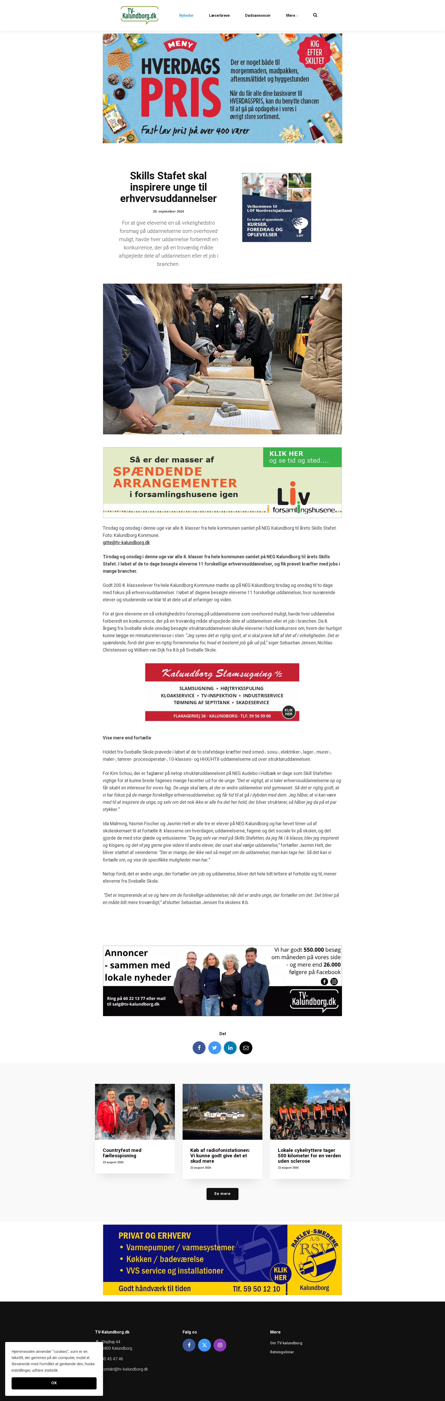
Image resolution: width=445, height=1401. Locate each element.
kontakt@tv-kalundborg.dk (124, 1369)
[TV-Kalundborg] (139, 15)
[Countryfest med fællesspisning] (135, 1112)
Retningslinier (282, 1352)
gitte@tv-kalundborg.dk (126, 542)
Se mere (222, 1194)
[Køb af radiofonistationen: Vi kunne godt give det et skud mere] (222, 1112)
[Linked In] (230, 1047)
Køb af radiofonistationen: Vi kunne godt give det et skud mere (220, 1155)
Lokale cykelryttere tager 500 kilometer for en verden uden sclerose (309, 1155)
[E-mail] (245, 1047)
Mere (291, 15)
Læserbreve (219, 15)
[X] (204, 1345)
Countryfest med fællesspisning (122, 1153)
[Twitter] (214, 1047)
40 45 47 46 (112, 1358)
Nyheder (186, 15)
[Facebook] (199, 1047)
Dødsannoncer (258, 15)
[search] (315, 15)
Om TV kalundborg (286, 1343)
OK (54, 1383)
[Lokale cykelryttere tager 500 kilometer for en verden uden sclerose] (310, 1112)
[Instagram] (219, 1345)
